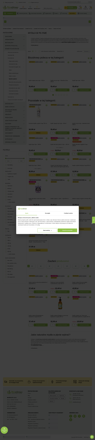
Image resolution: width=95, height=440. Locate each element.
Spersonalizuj (46, 230)
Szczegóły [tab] (47, 213)
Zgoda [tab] (26, 213)
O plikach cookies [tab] (68, 213)
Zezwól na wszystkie (67, 230)
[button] (93, 220)
